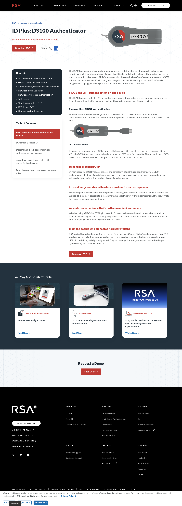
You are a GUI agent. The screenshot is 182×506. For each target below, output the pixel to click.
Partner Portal (108, 463)
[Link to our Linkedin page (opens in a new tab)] (20, 455)
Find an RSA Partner (22, 446)
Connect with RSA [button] (26, 423)
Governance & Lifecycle (76, 424)
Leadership (142, 458)
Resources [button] (98, 5)
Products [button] (59, 5)
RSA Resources (20, 23)
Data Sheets (36, 23)
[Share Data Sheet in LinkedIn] (56, 48)
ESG (133, 489)
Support (70, 445)
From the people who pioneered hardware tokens (36, 172)
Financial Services (109, 430)
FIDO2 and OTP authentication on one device (34, 134)
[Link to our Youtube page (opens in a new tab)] (28, 455)
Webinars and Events (23, 441)
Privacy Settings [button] (15, 503)
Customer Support (74, 458)
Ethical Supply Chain (115, 489)
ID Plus (69, 414)
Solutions (107, 406)
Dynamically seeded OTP (28, 142)
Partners (106, 445)
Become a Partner (109, 458)
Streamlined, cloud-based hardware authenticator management (33, 151)
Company (142, 445)
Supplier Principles (89, 489)
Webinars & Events (146, 424)
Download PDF (22, 48)
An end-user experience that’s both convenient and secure (32, 161)
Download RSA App (24, 430)
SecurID (69, 419)
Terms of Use (18, 489)
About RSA (142, 453)
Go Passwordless (109, 414)
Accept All (40, 502)
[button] (131, 5)
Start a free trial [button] (155, 5)
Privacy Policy (38, 489)
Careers (141, 474)
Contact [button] (117, 5)
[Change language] (135, 5)
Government (107, 424)
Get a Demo (90, 371)
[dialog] (91, 498)
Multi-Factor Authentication (114, 419)
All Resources (143, 414)
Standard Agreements (62, 489)
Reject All (23, 502)
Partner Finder (108, 453)
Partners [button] (78, 5)
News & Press (143, 463)
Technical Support (73, 453)
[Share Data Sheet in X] (50, 48)
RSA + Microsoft (109, 435)
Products (71, 406)
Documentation (144, 430)
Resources (143, 406)
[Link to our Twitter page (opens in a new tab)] (13, 455)
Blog (140, 419)
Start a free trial (21, 435)
